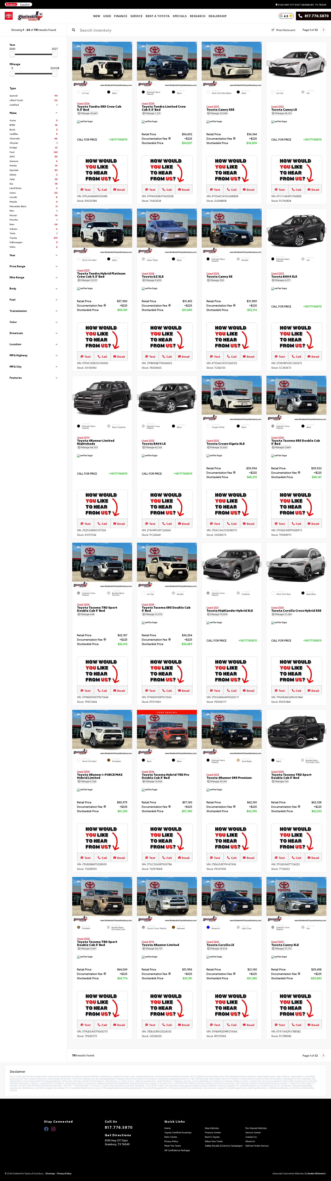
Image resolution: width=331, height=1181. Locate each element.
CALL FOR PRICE (87, 139)
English (11, 4)
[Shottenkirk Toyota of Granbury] (30, 16)
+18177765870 (118, 139)
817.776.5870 (315, 16)
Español (25, 4)
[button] (129, 63)
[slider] (12, 54)
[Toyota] (9, 16)
